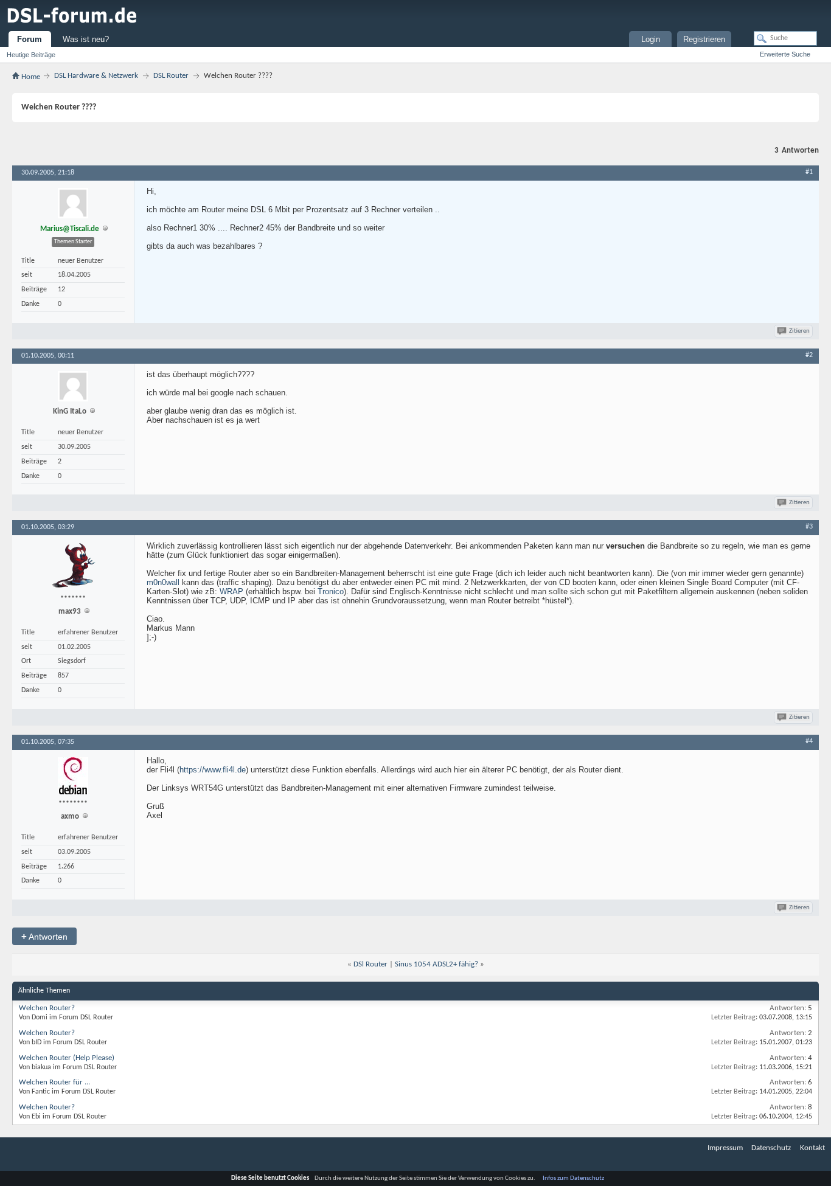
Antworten (44, 936)
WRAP (231, 591)
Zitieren (799, 331)
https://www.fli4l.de (212, 769)
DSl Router (370, 964)
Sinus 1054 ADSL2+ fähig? (436, 964)
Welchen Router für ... (54, 1082)
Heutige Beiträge (31, 54)
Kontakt (812, 1148)
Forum (29, 39)
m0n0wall (163, 582)
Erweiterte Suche (785, 54)
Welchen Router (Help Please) (66, 1058)
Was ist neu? (86, 39)
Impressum (725, 1148)
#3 (809, 526)
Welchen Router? (47, 1008)
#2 (809, 355)
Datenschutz (771, 1148)
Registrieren (704, 39)
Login (650, 39)
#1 (809, 172)
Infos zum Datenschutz (573, 1178)
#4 (809, 741)
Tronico (331, 591)
